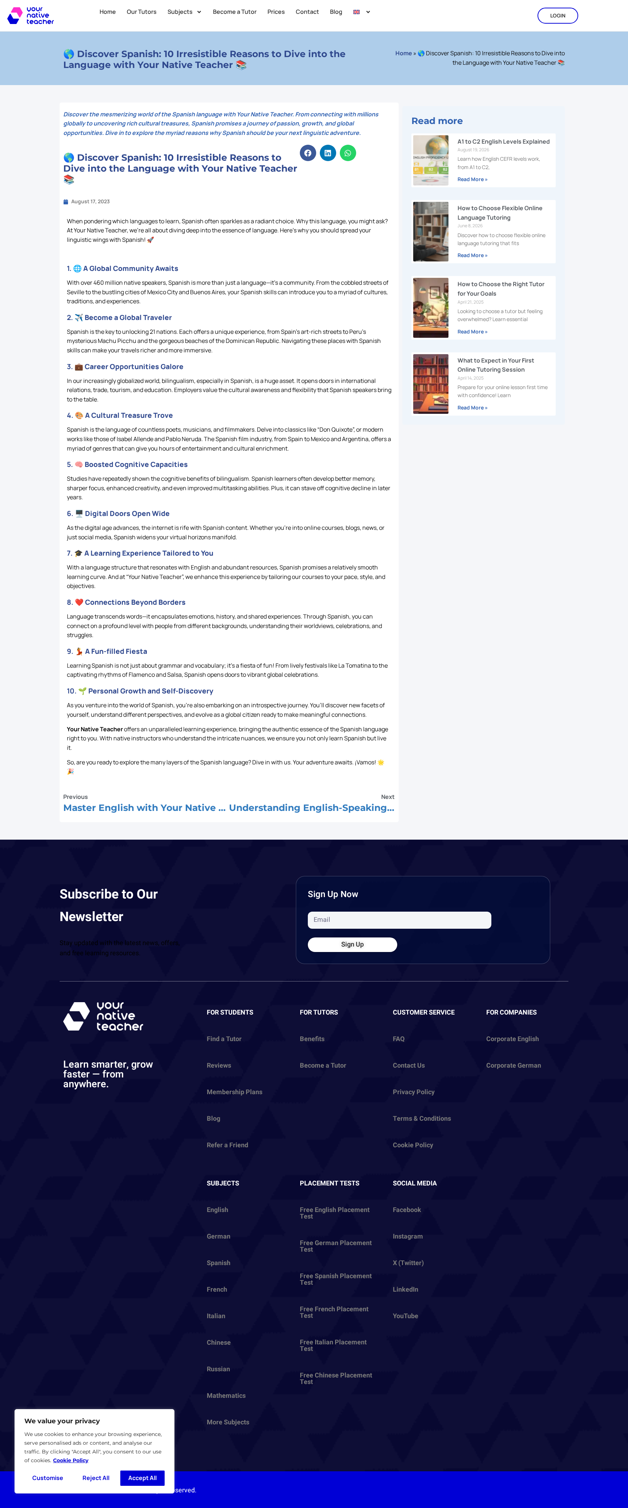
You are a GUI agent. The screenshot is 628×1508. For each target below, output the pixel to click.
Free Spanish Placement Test (336, 1279)
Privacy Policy (414, 1092)
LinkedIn (405, 1290)
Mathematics (226, 1396)
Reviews (219, 1066)
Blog (336, 12)
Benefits (312, 1039)
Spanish (218, 1263)
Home (108, 12)
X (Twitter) (408, 1263)
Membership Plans (234, 1092)
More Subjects (228, 1422)
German (218, 1236)
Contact (307, 12)
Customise (47, 1478)
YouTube (405, 1316)
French (217, 1290)
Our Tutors (142, 12)
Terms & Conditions (422, 1119)
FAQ (398, 1039)
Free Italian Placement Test (333, 1345)
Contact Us (409, 1066)
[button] (308, 153)
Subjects (180, 12)
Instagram (408, 1236)
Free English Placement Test (335, 1213)
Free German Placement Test (336, 1246)
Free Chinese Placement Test (336, 1379)
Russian (218, 1369)
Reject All (95, 1478)
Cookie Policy (70, 1460)
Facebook (407, 1210)
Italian (216, 1316)
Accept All (142, 1478)
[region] (94, 1451)
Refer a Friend (227, 1145)
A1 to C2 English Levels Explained (504, 141)
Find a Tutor (224, 1039)
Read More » (473, 179)
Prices (276, 12)
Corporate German (513, 1066)
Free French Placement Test (334, 1312)
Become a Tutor (235, 12)
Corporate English (512, 1039)
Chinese (219, 1343)
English (217, 1210)
